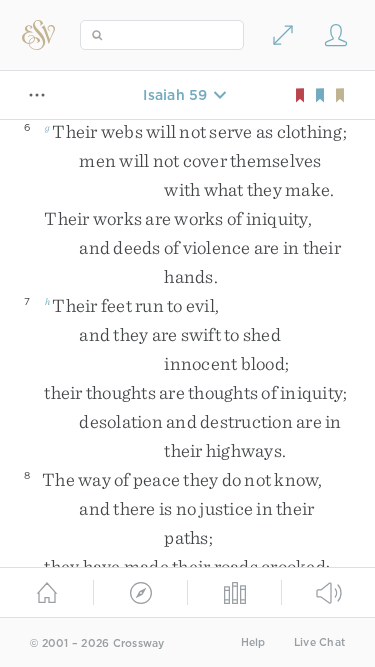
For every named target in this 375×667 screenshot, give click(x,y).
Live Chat (319, 642)
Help (253, 642)
